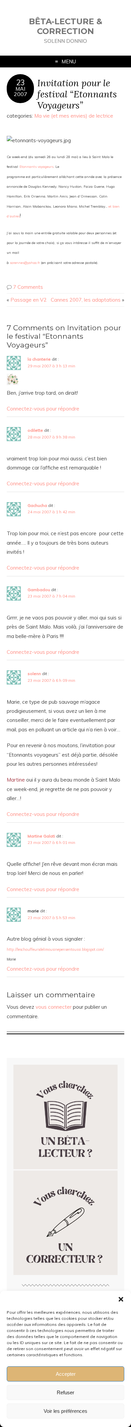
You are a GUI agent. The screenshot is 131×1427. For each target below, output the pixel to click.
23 (20, 82)
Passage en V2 (28, 300)
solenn (34, 673)
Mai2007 (20, 91)
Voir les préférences (65, 1411)
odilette (35, 430)
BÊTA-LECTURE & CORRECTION (65, 26)
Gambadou (39, 589)
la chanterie (39, 359)
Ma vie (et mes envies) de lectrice (73, 116)
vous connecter (54, 1007)
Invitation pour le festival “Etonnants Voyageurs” (77, 94)
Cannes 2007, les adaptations (86, 300)
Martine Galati (41, 836)
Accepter (66, 1374)
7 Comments (28, 287)
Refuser (65, 1392)
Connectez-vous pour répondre (43, 408)
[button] (121, 1299)
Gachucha (37, 505)
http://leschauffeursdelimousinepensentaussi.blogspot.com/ (55, 949)
